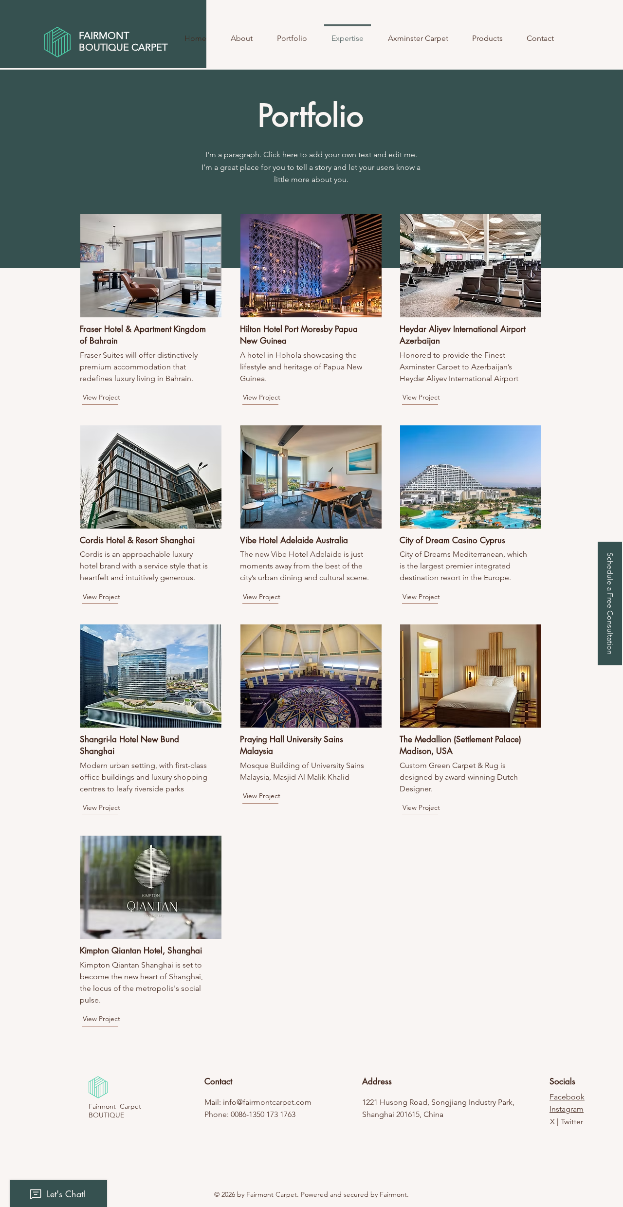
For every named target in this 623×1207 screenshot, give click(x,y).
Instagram (567, 1109)
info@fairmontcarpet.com (267, 1102)
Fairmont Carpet (115, 1106)
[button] (610, 603)
